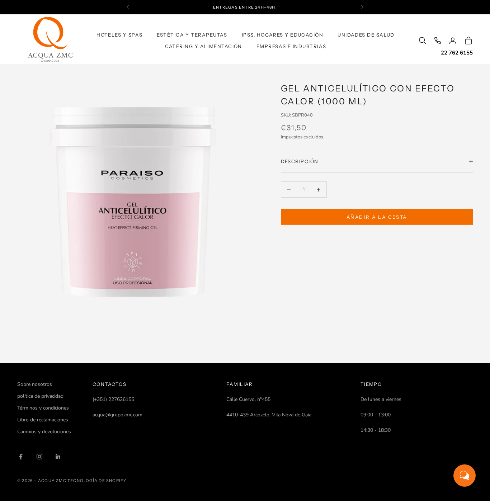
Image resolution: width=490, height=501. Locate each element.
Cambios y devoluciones (44, 431)
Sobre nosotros (34, 384)
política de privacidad (40, 396)
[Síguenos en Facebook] (20, 456)
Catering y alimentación (203, 46)
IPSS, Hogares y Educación (282, 35)
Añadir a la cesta (377, 217)
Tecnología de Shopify (96, 480)
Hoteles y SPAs (119, 35)
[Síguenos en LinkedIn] (58, 456)
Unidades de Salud (366, 35)
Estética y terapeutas (192, 35)
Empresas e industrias (291, 46)
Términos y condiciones (43, 408)
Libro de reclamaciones (42, 419)
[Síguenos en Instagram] (39, 456)
